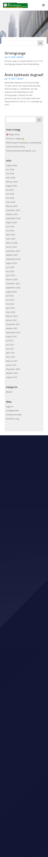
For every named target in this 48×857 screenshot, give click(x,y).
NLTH (7, 585)
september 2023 (13, 259)
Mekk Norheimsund (13, 712)
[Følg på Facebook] (21, 800)
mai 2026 (10, 173)
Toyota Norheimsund (14, 652)
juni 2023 (10, 267)
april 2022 (10, 308)
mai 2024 (10, 230)
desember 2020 (13, 369)
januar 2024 (11, 247)
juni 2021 (10, 344)
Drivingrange (15, 53)
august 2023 (11, 263)
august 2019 (11, 377)
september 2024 (13, 218)
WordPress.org (12, 418)
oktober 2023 (12, 255)
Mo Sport (9, 593)
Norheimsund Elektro (14, 630)
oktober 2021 (12, 328)
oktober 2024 (12, 214)
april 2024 (10, 234)
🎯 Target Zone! (13, 134)
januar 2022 (11, 320)
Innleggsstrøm (12, 410)
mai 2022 (10, 304)
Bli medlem (24, 776)
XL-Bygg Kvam (11, 600)
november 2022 (13, 283)
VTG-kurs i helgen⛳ (15, 138)
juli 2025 (10, 190)
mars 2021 (10, 357)
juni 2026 (10, 169)
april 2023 (10, 275)
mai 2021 (10, 348)
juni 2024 (10, 226)
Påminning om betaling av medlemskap (23, 142)
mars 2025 (10, 202)
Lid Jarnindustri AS (13, 675)
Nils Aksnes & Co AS (14, 682)
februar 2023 (12, 279)
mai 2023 (10, 271)
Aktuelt (20, 57)
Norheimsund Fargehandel (17, 719)
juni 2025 (10, 194)
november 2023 (13, 251)
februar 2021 (12, 361)
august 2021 (11, 336)
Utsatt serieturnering (15, 146)
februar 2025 (12, 206)
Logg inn (10, 406)
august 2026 (11, 165)
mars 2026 (10, 177)
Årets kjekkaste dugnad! (24, 74)
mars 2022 (10, 312)
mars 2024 (10, 238)
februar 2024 (12, 243)
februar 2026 (12, 181)
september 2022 (13, 287)
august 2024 (11, 222)
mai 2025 (10, 198)
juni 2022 (10, 300)
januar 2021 (11, 365)
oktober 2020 (12, 373)
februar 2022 (12, 316)
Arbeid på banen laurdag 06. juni (21, 150)
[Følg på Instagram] (27, 800)
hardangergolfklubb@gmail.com (24, 792)
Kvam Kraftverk (11, 667)
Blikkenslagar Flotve (13, 637)
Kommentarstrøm (14, 414)
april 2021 (10, 352)
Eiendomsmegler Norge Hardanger (21, 607)
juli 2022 (10, 295)
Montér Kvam (11, 623)
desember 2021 (13, 324)
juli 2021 (10, 340)
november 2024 (13, 210)
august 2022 (11, 291)
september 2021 (13, 332)
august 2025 (11, 186)
